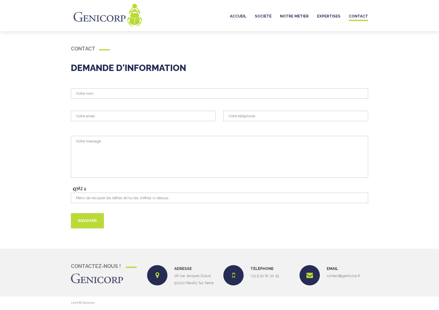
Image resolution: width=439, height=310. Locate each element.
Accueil (238, 16)
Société (263, 16)
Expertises (328, 16)
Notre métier (294, 16)
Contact (358, 16)
